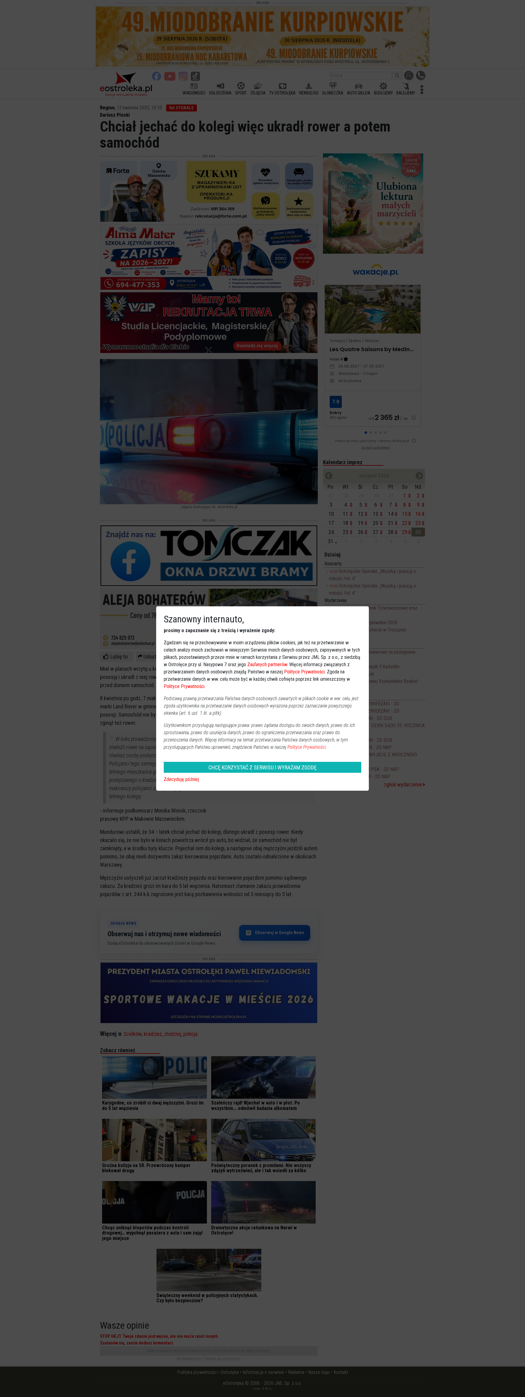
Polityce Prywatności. (307, 747)
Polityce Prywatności (304, 672)
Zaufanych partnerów (267, 664)
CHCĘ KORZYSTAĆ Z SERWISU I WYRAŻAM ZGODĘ (262, 767)
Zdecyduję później (181, 779)
